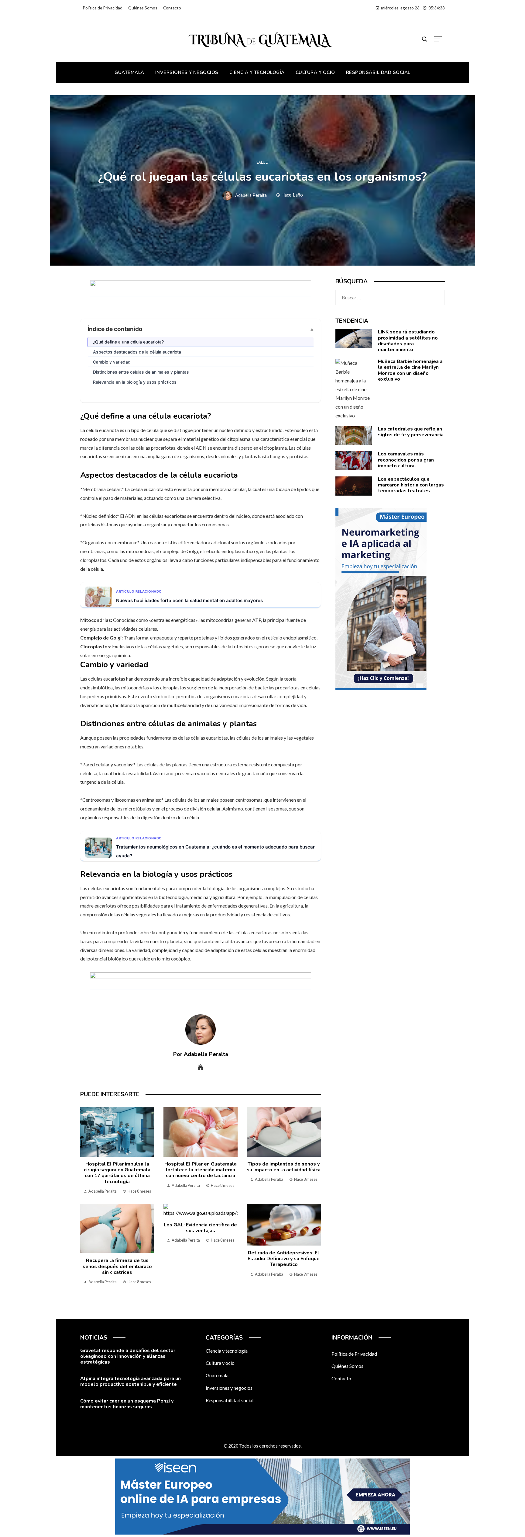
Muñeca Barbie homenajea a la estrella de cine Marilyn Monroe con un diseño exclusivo (410, 370)
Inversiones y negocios (229, 1388)
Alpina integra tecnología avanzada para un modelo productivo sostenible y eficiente (130, 1381)
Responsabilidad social (229, 1400)
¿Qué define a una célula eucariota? (128, 341)
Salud (262, 162)
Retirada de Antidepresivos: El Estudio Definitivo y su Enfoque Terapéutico (284, 1258)
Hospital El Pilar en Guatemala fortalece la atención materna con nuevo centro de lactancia (200, 1170)
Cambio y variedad (112, 361)
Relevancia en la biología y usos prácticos (135, 382)
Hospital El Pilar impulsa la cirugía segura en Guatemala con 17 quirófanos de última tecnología (117, 1173)
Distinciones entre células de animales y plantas (141, 372)
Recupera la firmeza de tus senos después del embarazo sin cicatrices (117, 1266)
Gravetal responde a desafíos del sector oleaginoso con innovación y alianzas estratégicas (127, 1356)
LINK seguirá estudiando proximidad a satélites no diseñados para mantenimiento (408, 341)
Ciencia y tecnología (227, 1351)
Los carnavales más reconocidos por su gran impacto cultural (406, 460)
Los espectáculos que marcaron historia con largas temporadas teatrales (411, 485)
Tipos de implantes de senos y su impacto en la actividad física (284, 1167)
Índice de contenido (115, 329)
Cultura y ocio (220, 1363)
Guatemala (217, 1375)
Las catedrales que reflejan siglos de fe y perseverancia (411, 432)
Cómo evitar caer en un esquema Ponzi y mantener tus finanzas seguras (126, 1404)
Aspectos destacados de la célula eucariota (137, 351)
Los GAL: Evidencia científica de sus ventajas (200, 1228)
